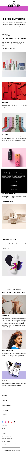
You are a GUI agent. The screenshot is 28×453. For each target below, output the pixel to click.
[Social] (3, 422)
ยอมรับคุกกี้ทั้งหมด (14, 185)
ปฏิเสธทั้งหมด (14, 189)
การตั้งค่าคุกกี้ (14, 181)
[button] (14, 395)
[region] (14, 181)
